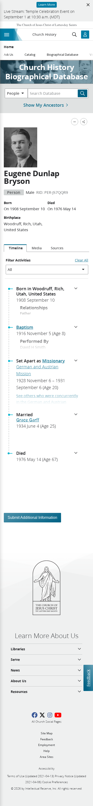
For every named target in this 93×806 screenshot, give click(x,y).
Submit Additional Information (32, 518)
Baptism (24, 327)
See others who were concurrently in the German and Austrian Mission (47, 402)
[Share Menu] (83, 121)
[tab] (15, 248)
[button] (48, 295)
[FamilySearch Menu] (74, 121)
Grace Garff (27, 420)
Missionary (53, 361)
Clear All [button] (81, 260)
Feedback (88, 678)
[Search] (82, 93)
